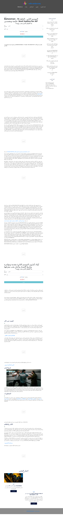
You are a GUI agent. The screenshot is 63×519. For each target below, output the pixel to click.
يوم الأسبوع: (5, 26)
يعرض (24, 36)
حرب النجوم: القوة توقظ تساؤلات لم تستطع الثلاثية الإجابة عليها (52, 56)
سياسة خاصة (37, 511)
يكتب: (21, 31)
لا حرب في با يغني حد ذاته (50, 82)
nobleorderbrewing (35, 3)
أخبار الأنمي (31, 6)
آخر (52, 52)
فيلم (23, 31)
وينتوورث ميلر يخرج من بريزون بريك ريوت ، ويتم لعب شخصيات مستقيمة (52, 23)
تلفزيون (37, 6)
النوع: (5, 28)
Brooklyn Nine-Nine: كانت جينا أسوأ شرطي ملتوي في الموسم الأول (18, 151)
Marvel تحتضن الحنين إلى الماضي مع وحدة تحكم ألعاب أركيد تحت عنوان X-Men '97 (52, 67)
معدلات (26, 6)
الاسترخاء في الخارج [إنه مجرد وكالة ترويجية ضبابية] (52, 29)
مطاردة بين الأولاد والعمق (32, 398)
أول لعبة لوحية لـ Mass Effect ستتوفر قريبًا (52, 73)
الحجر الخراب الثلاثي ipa (10, 335)
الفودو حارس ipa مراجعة (50, 88)
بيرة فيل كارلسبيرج (9, 443)
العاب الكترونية (43, 6)
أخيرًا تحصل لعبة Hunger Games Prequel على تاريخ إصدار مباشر (52, 51)
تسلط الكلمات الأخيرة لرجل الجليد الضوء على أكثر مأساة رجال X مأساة (52, 45)
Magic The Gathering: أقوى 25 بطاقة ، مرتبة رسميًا (52, 39)
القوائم (13, 483)
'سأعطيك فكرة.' (39, 93)
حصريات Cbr (52, 63)
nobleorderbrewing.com (30, 511)
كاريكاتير (34, 491)
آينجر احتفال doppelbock (50, 83)
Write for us (20, 6)
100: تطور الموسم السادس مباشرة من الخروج (52, 61)
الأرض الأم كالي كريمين (9, 365)
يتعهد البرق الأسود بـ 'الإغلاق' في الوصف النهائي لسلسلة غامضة (14, 220)
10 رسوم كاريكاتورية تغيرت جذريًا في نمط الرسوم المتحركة (52, 34)
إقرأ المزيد (13, 491)
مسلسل (26, 31)
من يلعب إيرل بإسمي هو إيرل (50, 84)
